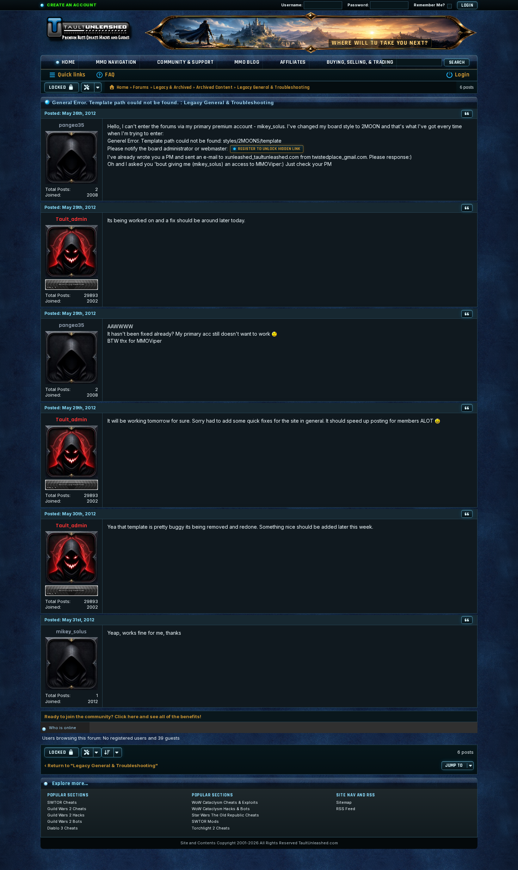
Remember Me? (430, 4)
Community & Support (185, 62)
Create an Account (72, 4)
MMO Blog (246, 62)
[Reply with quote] (467, 114)
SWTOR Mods (205, 821)
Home (68, 62)
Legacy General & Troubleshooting (273, 87)
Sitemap (344, 802)
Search (456, 62)
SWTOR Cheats (62, 802)
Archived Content (214, 87)
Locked (57, 87)
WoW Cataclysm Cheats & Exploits (225, 802)
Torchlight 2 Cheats (211, 828)
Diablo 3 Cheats (62, 828)
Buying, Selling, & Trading (360, 62)
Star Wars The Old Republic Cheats (225, 815)
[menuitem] (105, 75)
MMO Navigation (116, 62)
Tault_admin (71, 219)
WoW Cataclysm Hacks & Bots (221, 808)
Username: (292, 4)
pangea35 (71, 125)
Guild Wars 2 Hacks (66, 815)
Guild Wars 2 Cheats (66, 808)
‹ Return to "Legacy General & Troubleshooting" (101, 765)
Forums (141, 87)
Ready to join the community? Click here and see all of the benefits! (122, 716)
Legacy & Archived (172, 87)
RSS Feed (345, 808)
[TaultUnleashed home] (93, 31)
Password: (358, 4)
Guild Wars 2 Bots (64, 821)
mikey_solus (71, 631)
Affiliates (293, 62)
